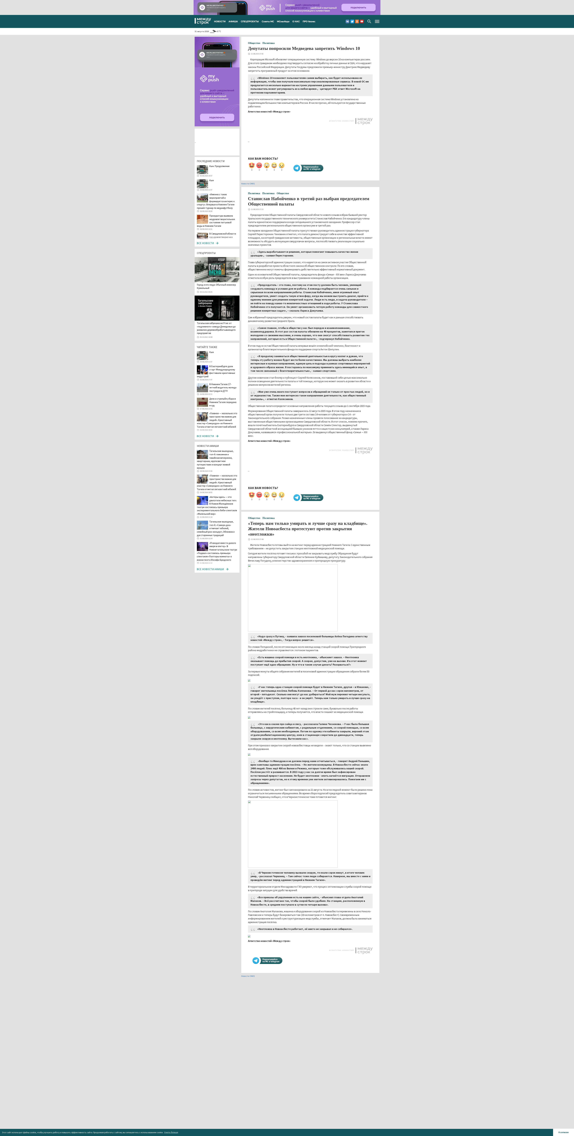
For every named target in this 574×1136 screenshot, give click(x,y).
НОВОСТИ (220, 21)
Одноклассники (357, 21)
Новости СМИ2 (248, 183)
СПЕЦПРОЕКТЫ (250, 21)
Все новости (205, 243)
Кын (211, 180)
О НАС (296, 21)
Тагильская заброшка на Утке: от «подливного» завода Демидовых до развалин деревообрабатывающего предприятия (216, 328)
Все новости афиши (210, 569)
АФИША (233, 21)
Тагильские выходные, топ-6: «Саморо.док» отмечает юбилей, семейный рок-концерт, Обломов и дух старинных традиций (216, 528)
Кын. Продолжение (219, 166)
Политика (268, 43)
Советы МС (268, 21)
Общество (254, 43)
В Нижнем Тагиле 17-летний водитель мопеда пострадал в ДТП (222, 387)
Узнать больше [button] (171, 1132)
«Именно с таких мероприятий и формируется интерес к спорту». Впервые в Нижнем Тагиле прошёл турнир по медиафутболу (216, 201)
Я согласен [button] (563, 1132)
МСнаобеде (283, 21)
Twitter (352, 21)
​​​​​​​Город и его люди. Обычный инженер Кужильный (216, 286)
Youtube (362, 21)
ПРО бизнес (309, 21)
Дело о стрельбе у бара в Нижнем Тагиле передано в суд (222, 402)
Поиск (369, 21)
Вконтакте (347, 21)
